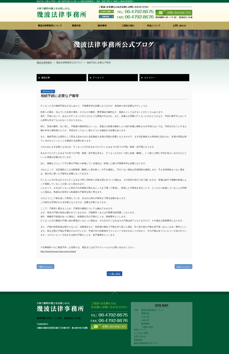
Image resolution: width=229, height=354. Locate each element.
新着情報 (138, 340)
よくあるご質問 (141, 333)
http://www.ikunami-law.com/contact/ (58, 251)
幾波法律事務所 (44, 62)
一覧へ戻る (115, 273)
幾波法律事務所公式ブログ (69, 62)
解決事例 (102, 25)
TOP (136, 310)
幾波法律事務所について (50, 25)
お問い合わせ (179, 25)
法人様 (146, 317)
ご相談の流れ (127, 25)
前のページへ (45, 266)
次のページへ (183, 266)
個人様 (146, 320)
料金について (153, 25)
